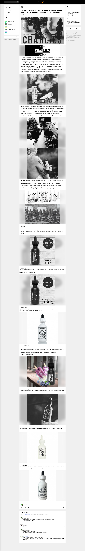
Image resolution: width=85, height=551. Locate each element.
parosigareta (25, 529)
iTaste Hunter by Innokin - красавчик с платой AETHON (74, 22)
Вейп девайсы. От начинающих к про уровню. (74, 10)
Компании (10, 15)
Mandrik (24, 524)
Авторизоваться (77, 1)
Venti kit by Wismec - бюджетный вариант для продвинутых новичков (73, 15)
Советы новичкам (11, 29)
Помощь (15, 39)
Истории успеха (11, 32)
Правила (5, 39)
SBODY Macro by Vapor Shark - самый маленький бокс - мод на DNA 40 (73, 19)
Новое (9, 12)
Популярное (10, 10)
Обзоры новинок (11, 21)
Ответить (25, 521)
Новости (9, 26)
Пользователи (10, 17)
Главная (9, 7)
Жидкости (10, 24)
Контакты (10, 39)
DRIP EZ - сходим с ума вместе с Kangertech (74, 13)
